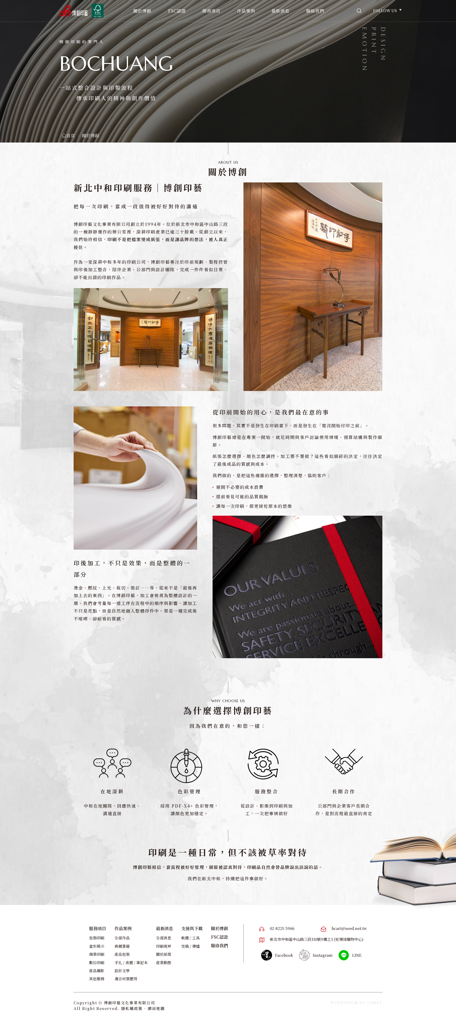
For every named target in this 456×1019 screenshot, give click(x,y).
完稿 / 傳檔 (190, 946)
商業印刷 (96, 954)
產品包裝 (122, 954)
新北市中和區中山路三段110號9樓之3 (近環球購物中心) (316, 939)
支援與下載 (192, 928)
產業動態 (163, 962)
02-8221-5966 (282, 928)
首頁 (70, 135)
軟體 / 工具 (190, 938)
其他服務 (96, 978)
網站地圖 (156, 1008)
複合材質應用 (125, 978)
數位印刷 (96, 962)
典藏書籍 (122, 946)
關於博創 (142, 11)
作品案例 (246, 11)
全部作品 (122, 938)
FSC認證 (177, 11)
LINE (356, 955)
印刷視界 (163, 946)
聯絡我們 (315, 11)
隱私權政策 (131, 1008)
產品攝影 (96, 970)
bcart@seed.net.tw (349, 928)
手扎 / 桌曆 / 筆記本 (131, 962)
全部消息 (163, 938)
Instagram (322, 955)
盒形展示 (96, 946)
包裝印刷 (96, 938)
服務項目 (211, 11)
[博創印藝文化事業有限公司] (73, 11)
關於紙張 (163, 954)
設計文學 (122, 970)
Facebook (284, 955)
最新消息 (280, 11)
